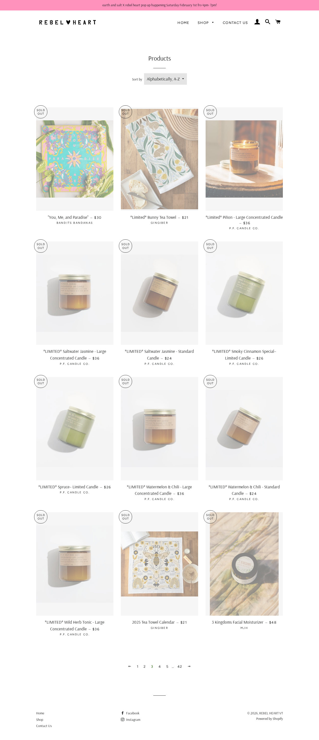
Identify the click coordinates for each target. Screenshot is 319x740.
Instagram (132, 719)
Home (183, 23)
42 (179, 667)
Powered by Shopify (269, 718)
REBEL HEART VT (271, 713)
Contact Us (235, 23)
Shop (204, 23)
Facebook (132, 713)
